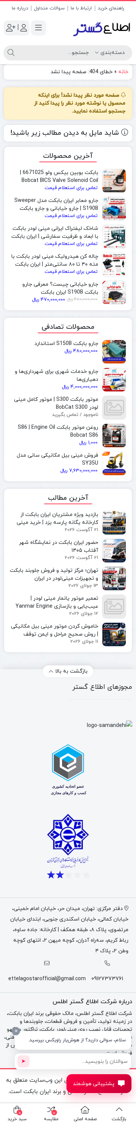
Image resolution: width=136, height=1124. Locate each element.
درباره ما (20, 8)
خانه (123, 71)
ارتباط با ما (81, 8)
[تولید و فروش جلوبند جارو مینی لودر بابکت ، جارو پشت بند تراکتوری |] (102, 28)
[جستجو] (11, 52)
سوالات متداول (49, 8)
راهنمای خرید (111, 8)
